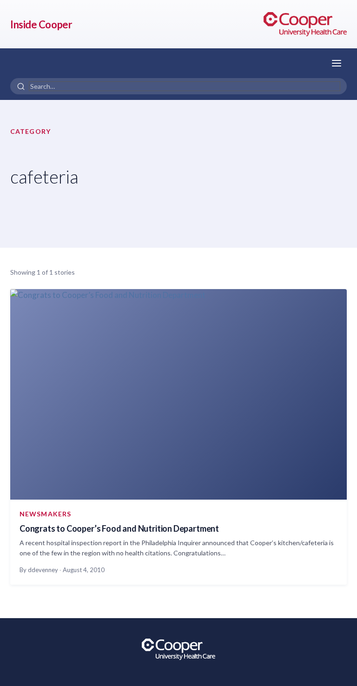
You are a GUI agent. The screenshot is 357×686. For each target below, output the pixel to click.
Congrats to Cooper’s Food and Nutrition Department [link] (119, 528)
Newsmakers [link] (45, 514)
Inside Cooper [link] (41, 24)
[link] (305, 24)
